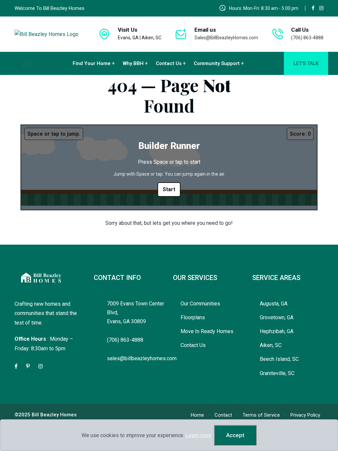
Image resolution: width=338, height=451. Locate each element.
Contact (223, 415)
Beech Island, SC (279, 359)
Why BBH (133, 63)
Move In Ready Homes (207, 331)
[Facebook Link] (16, 366)
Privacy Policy (305, 415)
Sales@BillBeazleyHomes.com (226, 37)
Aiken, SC (271, 345)
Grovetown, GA (276, 317)
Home (197, 415)
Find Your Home (92, 63)
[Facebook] (313, 8)
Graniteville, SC (277, 373)
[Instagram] (321, 8)
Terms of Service (261, 415)
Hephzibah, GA (276, 331)
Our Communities (200, 303)
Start (169, 189)
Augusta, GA (273, 303)
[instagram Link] (41, 366)
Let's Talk (306, 63)
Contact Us (169, 63)
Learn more (199, 435)
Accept (235, 435)
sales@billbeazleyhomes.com (142, 358)
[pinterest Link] (28, 366)
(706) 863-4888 (307, 37)
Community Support (217, 63)
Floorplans (193, 317)
